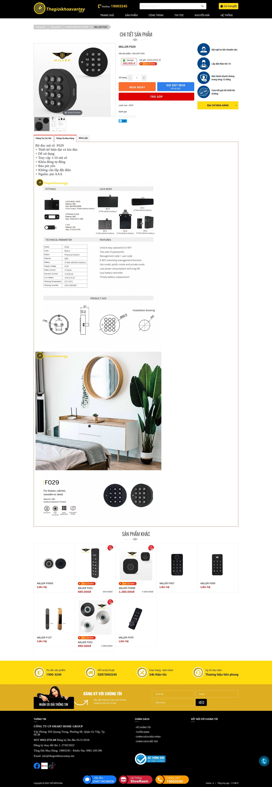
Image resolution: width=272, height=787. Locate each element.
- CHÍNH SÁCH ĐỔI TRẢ (146, 741)
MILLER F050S (45, 583)
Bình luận (83, 138)
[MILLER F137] (54, 617)
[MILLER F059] (218, 563)
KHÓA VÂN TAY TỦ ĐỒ (77, 26)
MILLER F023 (85, 588)
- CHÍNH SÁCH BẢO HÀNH (148, 736)
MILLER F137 (44, 637)
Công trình (156, 15)
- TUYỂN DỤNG (142, 731)
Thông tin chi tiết (43, 138)
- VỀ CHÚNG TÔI (143, 727)
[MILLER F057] (177, 563)
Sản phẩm (131, 15)
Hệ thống (227, 15)
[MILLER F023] (95, 563)
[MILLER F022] (95, 617)
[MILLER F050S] (54, 563)
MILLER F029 (100, 26)
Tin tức (179, 15)
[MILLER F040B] (136, 563)
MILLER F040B (127, 588)
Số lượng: (123, 77)
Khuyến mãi (202, 15)
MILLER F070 (126, 637)
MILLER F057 (167, 583)
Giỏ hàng (230, 6)
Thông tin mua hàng (65, 138)
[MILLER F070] (136, 617)
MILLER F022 (85, 642)
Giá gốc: (143, 59)
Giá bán (130, 60)
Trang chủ (107, 15)
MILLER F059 (208, 583)
